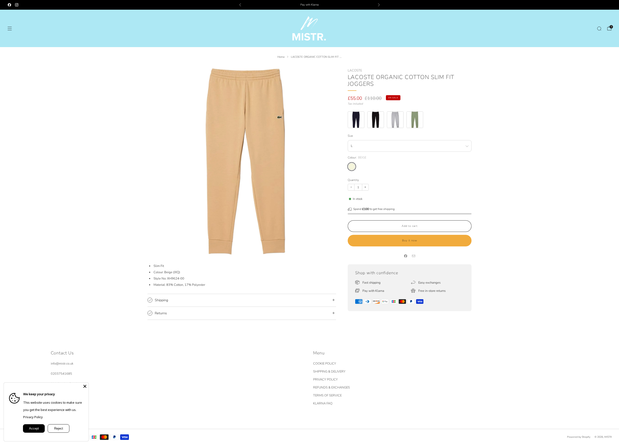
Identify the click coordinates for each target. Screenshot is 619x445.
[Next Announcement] (379, 5)
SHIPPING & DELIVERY (329, 371)
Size (350, 136)
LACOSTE (355, 70)
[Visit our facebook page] (9, 4)
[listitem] (309, 4)
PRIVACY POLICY (325, 379)
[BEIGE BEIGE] (351, 166)
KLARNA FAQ (322, 403)
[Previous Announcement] (240, 5)
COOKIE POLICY (324, 363)
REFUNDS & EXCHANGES (331, 387)
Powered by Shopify (578, 437)
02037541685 (61, 374)
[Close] (84, 386)
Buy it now (409, 240)
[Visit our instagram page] (16, 4)
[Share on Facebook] (405, 256)
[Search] (599, 28)
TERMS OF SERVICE (327, 395)
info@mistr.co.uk (62, 363)
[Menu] (9, 28)
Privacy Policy (33, 417)
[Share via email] (413, 256)
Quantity (353, 180)
